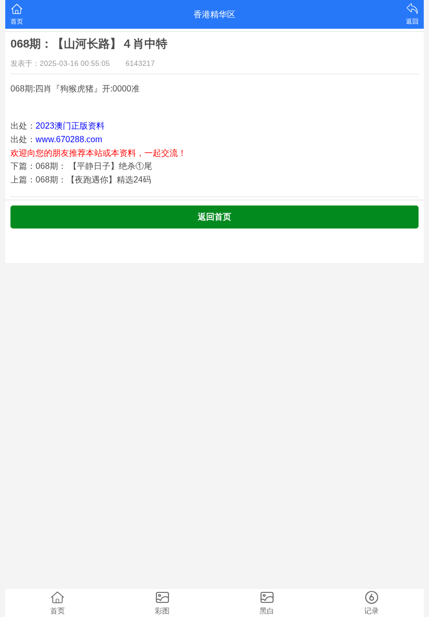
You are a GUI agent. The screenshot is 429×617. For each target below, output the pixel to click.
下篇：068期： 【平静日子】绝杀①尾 (81, 166)
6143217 (140, 63)
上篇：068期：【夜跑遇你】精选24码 (80, 179)
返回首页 (214, 216)
